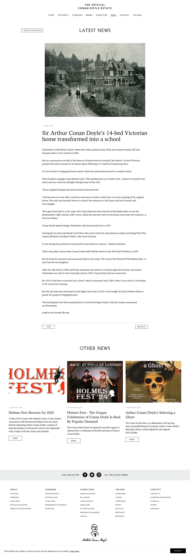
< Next (48, 327)
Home (51, 15)
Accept (178, 551)
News (113, 15)
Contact (124, 15)
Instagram (154, 509)
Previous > (141, 327)
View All (83, 516)
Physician (119, 509)
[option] (95, 80)
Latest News (15, 501)
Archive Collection (18, 505)
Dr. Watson (85, 497)
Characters (50, 501)
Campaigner (120, 501)
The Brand (14, 497)
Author (118, 497)
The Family (63, 15)
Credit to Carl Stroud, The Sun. (56, 313)
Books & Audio (51, 497)
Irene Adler (85, 505)
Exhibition (101, 15)
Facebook (154, 501)
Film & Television (52, 494)
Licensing (77, 15)
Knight (118, 505)
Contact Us (155, 494)
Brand (89, 15)
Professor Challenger (89, 512)
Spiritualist (120, 512)
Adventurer (120, 494)
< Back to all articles (32, 30)
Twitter (153, 505)
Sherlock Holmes (87, 494)
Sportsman (119, 516)
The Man (137, 15)
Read (15, 438)
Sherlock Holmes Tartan (20, 509)
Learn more (74, 551)
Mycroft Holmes (87, 509)
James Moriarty (86, 501)
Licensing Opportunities (160, 497)
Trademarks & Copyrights (56, 505)
